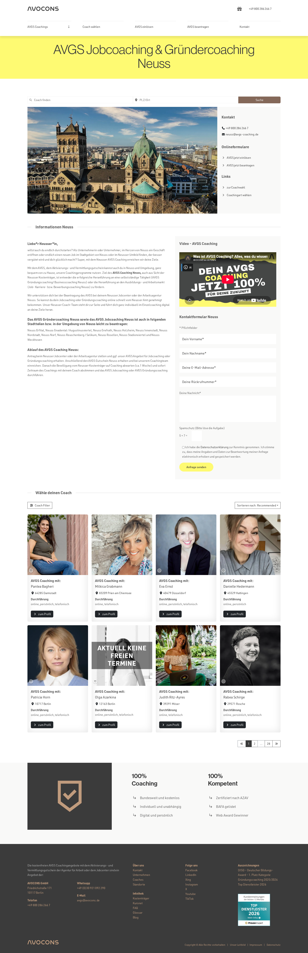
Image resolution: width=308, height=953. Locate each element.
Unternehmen (141, 875)
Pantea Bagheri (42, 586)
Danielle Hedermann (238, 586)
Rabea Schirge (234, 697)
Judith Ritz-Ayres (172, 697)
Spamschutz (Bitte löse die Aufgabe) (202, 431)
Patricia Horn (40, 697)
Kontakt (137, 870)
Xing (188, 879)
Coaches (138, 879)
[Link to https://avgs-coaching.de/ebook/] (239, 9)
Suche (259, 100)
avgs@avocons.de (88, 900)
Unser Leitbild (238, 944)
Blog (136, 917)
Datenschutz (274, 944)
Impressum (256, 944)
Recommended (256, 505)
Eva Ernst (166, 586)
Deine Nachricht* (190, 393)
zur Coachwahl (236, 187)
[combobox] (80, 100)
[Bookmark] (31, 570)
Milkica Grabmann (108, 586)
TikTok (189, 898)
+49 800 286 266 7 (237, 128)
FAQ (135, 908)
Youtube (190, 894)
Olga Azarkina (105, 697)
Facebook (191, 870)
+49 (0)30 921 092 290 (91, 888)
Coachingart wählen (239, 195)
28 (268, 743)
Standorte (139, 884)
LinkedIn (190, 875)
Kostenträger (141, 898)
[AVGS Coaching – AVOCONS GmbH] (43, 8)
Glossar (137, 912)
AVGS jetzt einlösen (239, 157)
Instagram (191, 884)
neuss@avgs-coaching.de (242, 134)
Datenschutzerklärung (214, 447)
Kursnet (138, 903)
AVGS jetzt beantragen (240, 165)
